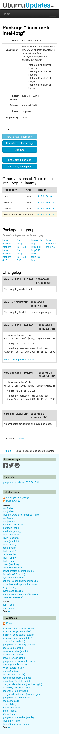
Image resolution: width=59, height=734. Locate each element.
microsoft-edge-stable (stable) (18, 634)
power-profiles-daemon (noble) (19, 570)
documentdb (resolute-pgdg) (17, 677)
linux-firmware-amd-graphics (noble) (21, 514)
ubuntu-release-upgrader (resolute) (21, 580)
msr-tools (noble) (11, 527)
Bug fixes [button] (19, 149)
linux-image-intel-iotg (21, 243)
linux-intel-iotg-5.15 (36, 248)
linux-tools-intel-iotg (36, 257)
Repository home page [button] (19, 166)
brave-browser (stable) (14, 657)
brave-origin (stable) (13, 654)
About (8, 450)
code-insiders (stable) (14, 641)
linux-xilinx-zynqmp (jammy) (17, 724)
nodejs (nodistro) (11, 671)
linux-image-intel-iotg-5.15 (22, 255)
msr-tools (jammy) (12, 531)
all (8, 611)
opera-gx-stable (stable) (15, 664)
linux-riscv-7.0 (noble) (14, 574)
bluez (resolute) (11, 541)
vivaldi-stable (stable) (14, 667)
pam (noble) (9, 604)
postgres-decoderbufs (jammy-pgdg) (22, 694)
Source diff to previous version (19, 359)
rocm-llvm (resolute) (13, 567)
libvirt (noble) (9, 544)
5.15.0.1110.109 (45, 214)
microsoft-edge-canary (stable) (19, 628)
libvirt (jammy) (10, 557)
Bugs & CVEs (13, 500)
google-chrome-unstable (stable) (20, 661)
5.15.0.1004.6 (44, 196)
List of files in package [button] (19, 159)
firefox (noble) (10, 710)
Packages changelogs (17, 497)
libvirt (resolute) (11, 534)
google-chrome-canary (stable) (19, 644)
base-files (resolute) (13, 597)
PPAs (9, 623)
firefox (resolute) (11, 707)
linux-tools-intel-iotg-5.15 (51, 243)
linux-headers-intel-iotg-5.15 (7, 255)
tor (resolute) (9, 587)
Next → (23, 438)
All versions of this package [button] (20, 143)
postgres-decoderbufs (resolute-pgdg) (22, 684)
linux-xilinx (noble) (12, 720)
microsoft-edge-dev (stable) (17, 631)
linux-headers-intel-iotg (7, 243)
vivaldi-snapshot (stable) (15, 651)
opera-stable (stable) (13, 647)
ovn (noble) (8, 508)
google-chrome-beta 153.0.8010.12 (21, 482)
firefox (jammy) (10, 714)
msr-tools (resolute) (13, 524)
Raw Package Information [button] (19, 136)
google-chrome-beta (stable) (17, 697)
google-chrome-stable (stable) (18, 717)
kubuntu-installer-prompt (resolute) (21, 584)
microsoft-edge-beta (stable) (17, 637)
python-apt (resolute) (13, 577)
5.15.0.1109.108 (45, 202)
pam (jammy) (9, 608)
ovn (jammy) (9, 518)
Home (6, 14)
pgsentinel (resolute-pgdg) (16, 681)
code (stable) (9, 704)
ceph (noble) (9, 547)
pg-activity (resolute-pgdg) (16, 687)
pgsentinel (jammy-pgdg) (16, 690)
